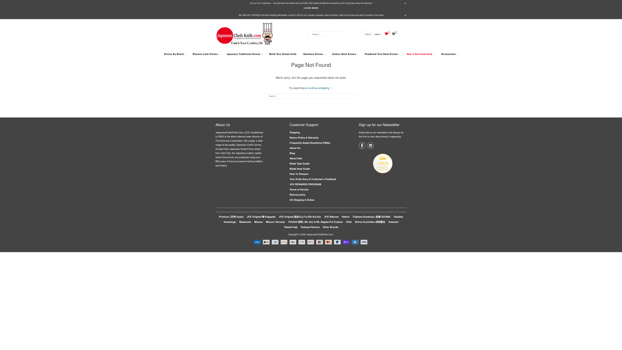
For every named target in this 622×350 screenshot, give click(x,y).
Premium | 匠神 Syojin (231, 216)
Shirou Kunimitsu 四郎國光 (370, 222)
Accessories (448, 54)
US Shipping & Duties (302, 200)
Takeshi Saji (290, 227)
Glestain (398, 216)
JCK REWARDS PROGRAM (305, 184)
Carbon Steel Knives (344, 54)
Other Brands (330, 227)
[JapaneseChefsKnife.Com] (244, 34)
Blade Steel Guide (300, 168)
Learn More (311, 7)
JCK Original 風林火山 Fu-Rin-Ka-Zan (300, 216)
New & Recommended (419, 54)
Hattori (346, 216)
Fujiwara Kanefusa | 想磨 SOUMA (372, 216)
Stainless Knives (313, 54)
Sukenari (393, 222)
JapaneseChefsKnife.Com (320, 234)
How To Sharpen (299, 174)
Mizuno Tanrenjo (275, 222)
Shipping (295, 132)
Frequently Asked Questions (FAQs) (310, 143)
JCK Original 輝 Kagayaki (261, 216)
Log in (377, 34)
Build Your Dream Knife (283, 54)
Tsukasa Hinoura (310, 227)
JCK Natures (331, 216)
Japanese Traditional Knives (243, 54)
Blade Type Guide (300, 163)
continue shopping (319, 88)
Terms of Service (299, 189)
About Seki (296, 158)
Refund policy (297, 194)
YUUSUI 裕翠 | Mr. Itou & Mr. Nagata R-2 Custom (315, 222)
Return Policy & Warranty (304, 137)
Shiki (349, 222)
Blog (292, 153)
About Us (295, 148)
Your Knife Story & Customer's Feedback (313, 179)
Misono (258, 222)
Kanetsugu (230, 222)
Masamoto (245, 222)
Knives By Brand (174, 54)
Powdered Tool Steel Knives (381, 54)
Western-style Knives (205, 54)
